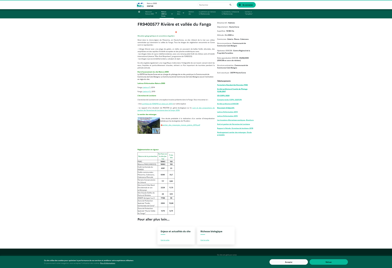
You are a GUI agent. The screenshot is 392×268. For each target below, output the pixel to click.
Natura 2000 (152, 4)
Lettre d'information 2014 (227, 112)
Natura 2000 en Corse (164, 14)
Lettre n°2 (147, 91)
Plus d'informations (107, 263)
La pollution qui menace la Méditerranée (207, 13)
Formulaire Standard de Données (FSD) (232, 85)
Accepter (288, 262)
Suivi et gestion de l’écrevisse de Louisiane (233, 124)
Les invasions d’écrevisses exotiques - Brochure (235, 120)
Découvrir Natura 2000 (149, 13)
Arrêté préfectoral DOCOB (227, 104)
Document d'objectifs (225, 108)
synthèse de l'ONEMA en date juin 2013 (157, 104)
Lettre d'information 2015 (227, 116)
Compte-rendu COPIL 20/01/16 (229, 99)
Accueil (139, 11)
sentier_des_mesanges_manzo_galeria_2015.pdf (181, 125)
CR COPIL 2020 (223, 95)
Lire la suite (165, 240)
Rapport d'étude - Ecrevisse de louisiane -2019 (235, 128)
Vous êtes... (179, 13)
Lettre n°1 (146, 87)
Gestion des (191, 13)
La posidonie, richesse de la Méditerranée (230, 13)
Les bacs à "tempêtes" (249, 13)
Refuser (329, 262)
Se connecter (248, 5)
